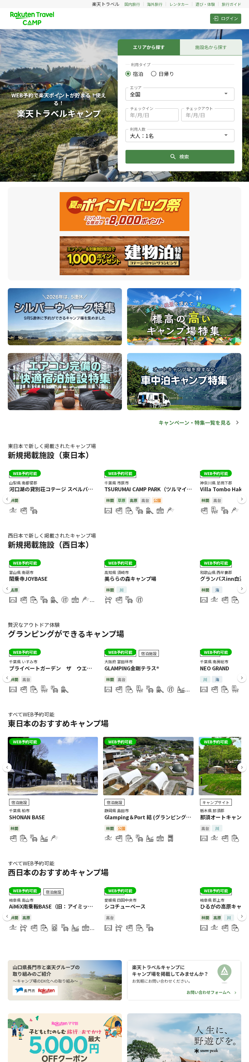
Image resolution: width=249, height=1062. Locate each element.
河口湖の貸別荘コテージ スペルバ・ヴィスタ (61, 489)
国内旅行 (132, 4)
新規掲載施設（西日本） (50, 544)
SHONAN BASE (27, 817)
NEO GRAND (214, 668)
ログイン (229, 18)
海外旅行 (154, 4)
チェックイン (141, 108)
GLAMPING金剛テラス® (131, 668)
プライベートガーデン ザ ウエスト (53, 668)
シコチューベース (125, 906)
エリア (136, 87)
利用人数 (138, 129)
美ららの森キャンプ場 (130, 578)
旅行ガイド (231, 4)
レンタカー (179, 4)
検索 (184, 156)
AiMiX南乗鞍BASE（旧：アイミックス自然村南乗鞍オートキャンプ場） (92, 906)
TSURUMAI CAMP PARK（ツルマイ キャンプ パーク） (167, 489)
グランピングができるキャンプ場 (66, 633)
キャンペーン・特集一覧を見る (195, 422)
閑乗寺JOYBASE (28, 578)
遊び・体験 (205, 4)
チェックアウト (199, 108)
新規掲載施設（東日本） (50, 454)
